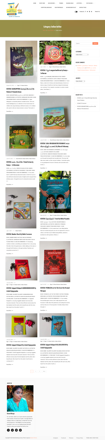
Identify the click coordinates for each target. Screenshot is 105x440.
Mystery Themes (33, 437)
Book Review (51, 3)
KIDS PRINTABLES (59, 7)
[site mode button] (76, 11)
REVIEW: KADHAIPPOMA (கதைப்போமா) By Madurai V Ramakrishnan (86, 107)
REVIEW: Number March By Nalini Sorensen (19, 234)
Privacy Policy (79, 437)
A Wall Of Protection (81, 103)
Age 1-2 (8, 284)
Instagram (55, 437)
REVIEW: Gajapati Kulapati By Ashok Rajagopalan (21, 345)
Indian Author (24, 85)
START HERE (42, 3)
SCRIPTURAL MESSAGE (46, 7)
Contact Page (82, 7)
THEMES (61, 3)
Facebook (63, 437)
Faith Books (89, 3)
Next (44, 371)
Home (34, 3)
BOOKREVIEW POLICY (71, 7)
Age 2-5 (19, 85)
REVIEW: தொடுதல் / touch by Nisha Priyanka (54, 219)
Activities (79, 3)
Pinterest (71, 437)
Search (96, 11)
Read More (9, 111)
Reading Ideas (69, 3)
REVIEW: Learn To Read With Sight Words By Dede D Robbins (87, 99)
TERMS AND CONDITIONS (92, 437)
